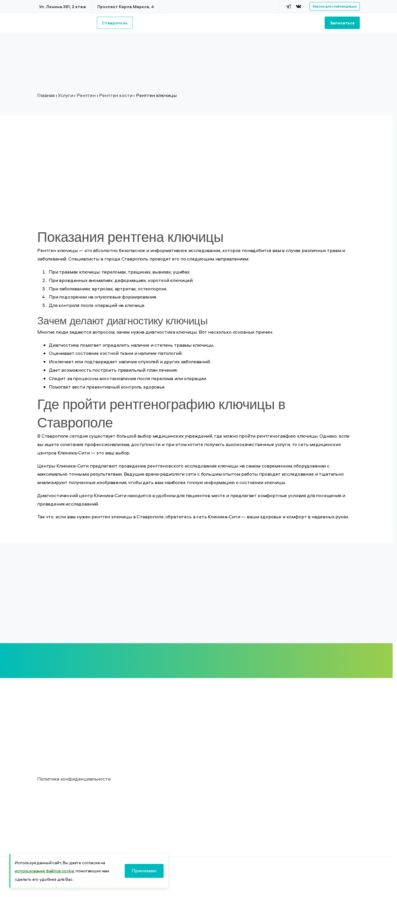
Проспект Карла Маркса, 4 (125, 6)
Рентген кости (115, 95)
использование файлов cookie (44, 870)
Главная (46, 95)
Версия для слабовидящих (335, 6)
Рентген (86, 95)
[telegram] (289, 6)
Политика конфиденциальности (74, 779)
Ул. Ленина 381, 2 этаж (62, 6)
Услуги (65, 95)
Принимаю (144, 870)
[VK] (298, 6)
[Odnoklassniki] (305, 6)
